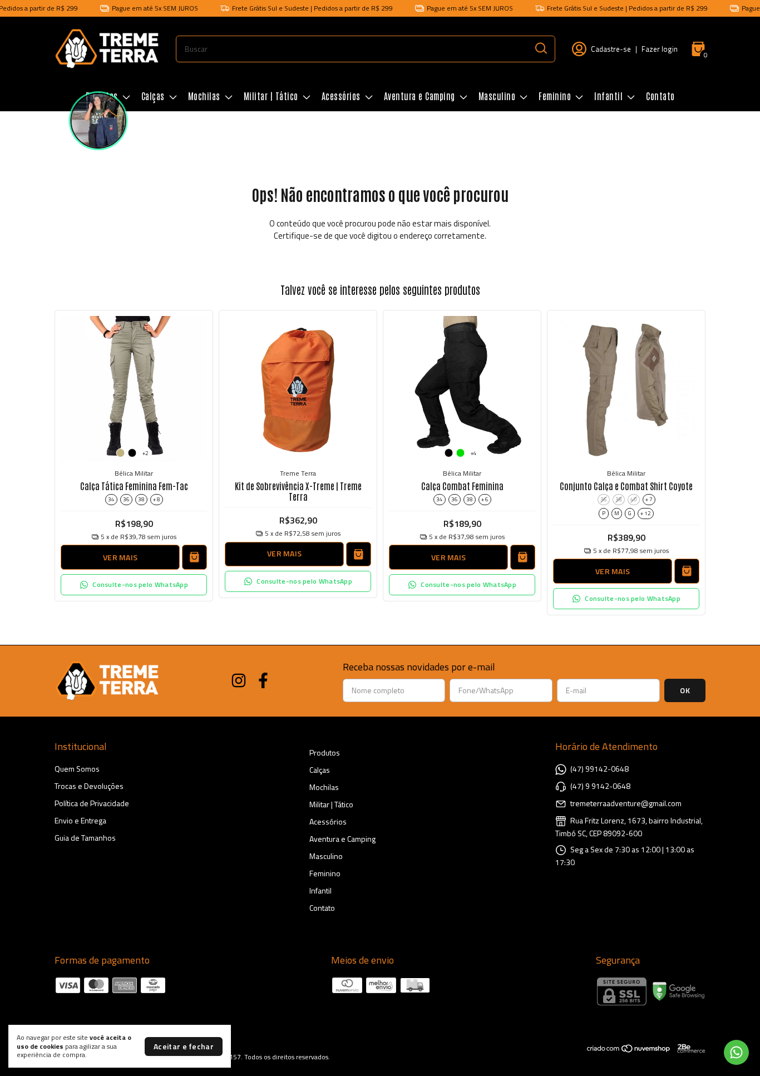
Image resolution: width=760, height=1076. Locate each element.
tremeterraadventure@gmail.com (626, 803)
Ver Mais (120, 557)
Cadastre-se (611, 49)
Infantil (608, 95)
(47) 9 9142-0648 (600, 786)
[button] (134, 584)
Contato (660, 95)
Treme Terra (298, 473)
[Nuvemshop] (629, 1050)
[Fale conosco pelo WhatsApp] (736, 1052)
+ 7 (649, 499)
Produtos (324, 752)
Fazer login (659, 49)
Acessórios (341, 95)
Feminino (555, 95)
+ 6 (484, 499)
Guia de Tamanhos (85, 837)
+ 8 (156, 499)
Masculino (497, 95)
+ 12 (645, 513)
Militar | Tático (271, 95)
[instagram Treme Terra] (238, 681)
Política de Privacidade (92, 803)
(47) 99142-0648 (599, 768)
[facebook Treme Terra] (263, 681)
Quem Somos (77, 768)
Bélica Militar (134, 473)
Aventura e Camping (419, 95)
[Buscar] (540, 48)
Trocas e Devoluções (89, 786)
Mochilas (204, 95)
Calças (153, 95)
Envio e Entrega (80, 820)
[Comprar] (358, 554)
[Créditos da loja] (688, 1048)
